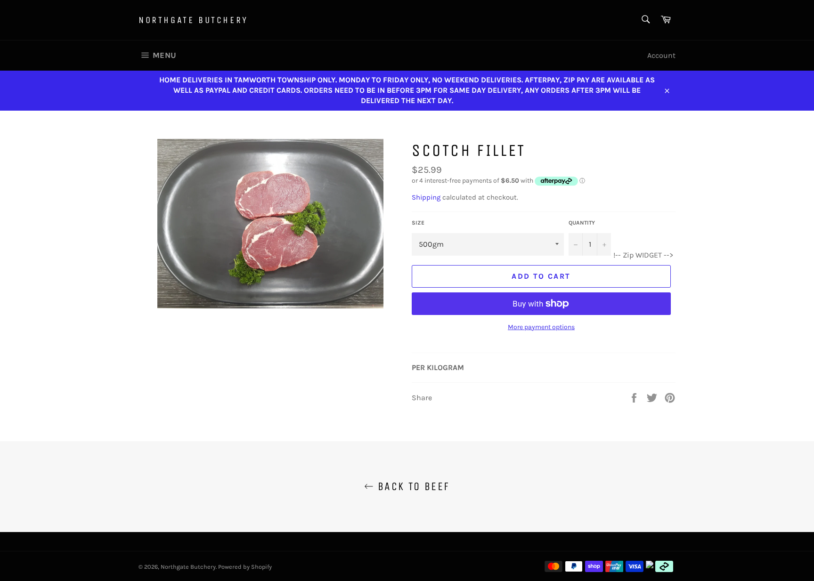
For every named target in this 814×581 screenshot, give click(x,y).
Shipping (426, 197)
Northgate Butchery (193, 20)
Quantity (582, 222)
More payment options (541, 327)
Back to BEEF (411, 486)
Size (418, 222)
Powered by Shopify (245, 566)
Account (661, 55)
